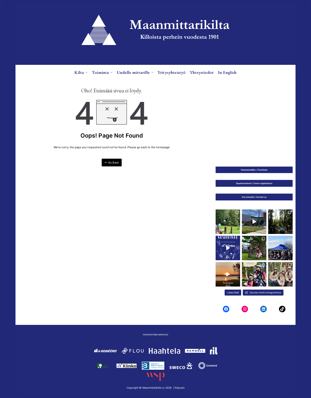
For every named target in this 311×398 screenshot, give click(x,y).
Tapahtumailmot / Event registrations (254, 183)
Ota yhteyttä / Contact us (254, 197)
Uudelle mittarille (133, 72)
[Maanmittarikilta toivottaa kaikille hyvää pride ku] (280, 248)
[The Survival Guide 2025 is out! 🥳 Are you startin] (254, 248)
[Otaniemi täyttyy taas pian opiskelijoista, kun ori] (254, 221)
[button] (85, 72)
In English (227, 72)
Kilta (79, 72)
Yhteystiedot (202, 72)
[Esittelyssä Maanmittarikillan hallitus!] (280, 274)
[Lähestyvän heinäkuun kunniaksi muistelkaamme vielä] (228, 274)
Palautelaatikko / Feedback (254, 170)
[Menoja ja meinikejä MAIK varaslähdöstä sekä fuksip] (228, 221)
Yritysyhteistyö (172, 72)
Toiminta (100, 72)
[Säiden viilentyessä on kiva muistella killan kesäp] (280, 221)
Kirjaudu (179, 387)
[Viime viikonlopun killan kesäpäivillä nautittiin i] (228, 248)
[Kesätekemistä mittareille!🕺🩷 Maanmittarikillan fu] (254, 274)
